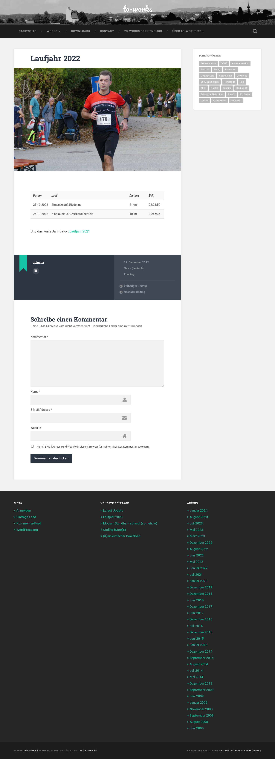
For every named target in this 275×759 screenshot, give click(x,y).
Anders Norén (229, 750)
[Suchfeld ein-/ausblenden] (255, 31)
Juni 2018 (197, 600)
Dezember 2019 (201, 587)
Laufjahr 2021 (79, 231)
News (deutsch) (133, 268)
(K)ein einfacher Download (121, 536)
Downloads (80, 31)
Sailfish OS (241, 88)
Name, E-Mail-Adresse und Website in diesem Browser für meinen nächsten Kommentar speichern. (92, 446)
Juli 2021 (196, 574)
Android (205, 69)
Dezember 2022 (201, 542)
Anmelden (23, 510)
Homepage (229, 82)
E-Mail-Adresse (41, 409)
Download (242, 75)
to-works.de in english (143, 31)
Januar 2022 (198, 568)
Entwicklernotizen (210, 82)
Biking (217, 69)
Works (52, 31)
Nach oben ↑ (252, 750)
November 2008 (201, 709)
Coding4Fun (225, 75)
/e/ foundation (208, 63)
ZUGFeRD (236, 100)
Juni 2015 (197, 638)
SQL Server (245, 94)
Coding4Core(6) (114, 530)
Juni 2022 (197, 555)
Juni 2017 (197, 613)
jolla (242, 82)
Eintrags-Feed (26, 517)
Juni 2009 (197, 696)
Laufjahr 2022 (55, 58)
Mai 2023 (196, 530)
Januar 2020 (198, 581)
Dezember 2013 (201, 683)
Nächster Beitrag (134, 292)
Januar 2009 (198, 702)
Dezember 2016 (201, 619)
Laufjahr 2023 (113, 517)
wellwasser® (219, 100)
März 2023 (197, 536)
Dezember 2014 (201, 651)
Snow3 (231, 94)
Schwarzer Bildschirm (212, 94)
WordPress (88, 750)
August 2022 (199, 549)
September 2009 (202, 690)
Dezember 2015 (201, 632)
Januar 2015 (198, 645)
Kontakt (107, 31)
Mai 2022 (196, 562)
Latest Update (113, 510)
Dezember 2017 (201, 606)
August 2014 (199, 664)
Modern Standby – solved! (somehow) (130, 523)
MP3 (203, 88)
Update (204, 100)
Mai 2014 (196, 677)
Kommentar (39, 337)
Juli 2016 (196, 626)
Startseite (27, 31)
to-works (137, 8)
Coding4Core (207, 75)
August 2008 (199, 722)
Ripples (214, 88)
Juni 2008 (197, 728)
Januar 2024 (198, 510)
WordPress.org (27, 530)
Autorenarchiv (36, 271)
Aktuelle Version (240, 63)
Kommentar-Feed (28, 523)
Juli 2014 (196, 670)
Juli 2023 (196, 523)
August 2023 (199, 517)
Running (129, 274)
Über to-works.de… (187, 31)
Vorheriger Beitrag (135, 286)
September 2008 (202, 715)
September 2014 (202, 658)
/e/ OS (224, 63)
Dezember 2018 (201, 594)
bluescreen (230, 69)
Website (35, 427)
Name (35, 391)
